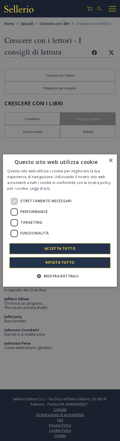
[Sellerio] (18, 9)
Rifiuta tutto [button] (59, 262)
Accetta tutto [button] (60, 248)
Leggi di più (40, 188)
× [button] (110, 160)
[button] (60, 275)
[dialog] (60, 220)
